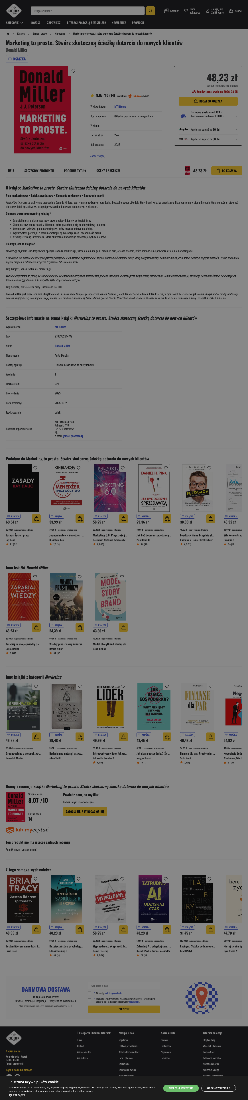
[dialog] (124, 1088)
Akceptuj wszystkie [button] (181, 1088)
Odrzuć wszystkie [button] (218, 1088)
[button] (83, 1095)
